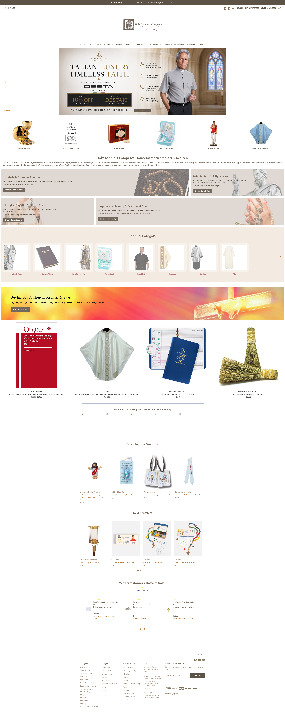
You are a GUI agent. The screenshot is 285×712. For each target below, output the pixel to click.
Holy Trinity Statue (135, 618)
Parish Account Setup (88, 683)
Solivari (125, 680)
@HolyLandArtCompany (156, 409)
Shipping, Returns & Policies (87, 696)
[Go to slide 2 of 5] (139, 110)
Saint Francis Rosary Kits (184, 562)
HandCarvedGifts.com (174, 45)
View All (125, 700)
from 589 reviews (142, 591)
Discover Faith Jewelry (108, 219)
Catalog (202, 45)
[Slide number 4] (142, 81)
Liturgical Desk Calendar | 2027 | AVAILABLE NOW (178, 394)
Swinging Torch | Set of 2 (91, 562)
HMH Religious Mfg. (129, 671)
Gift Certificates (252, 8)
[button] (23, 133)
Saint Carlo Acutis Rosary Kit (123, 562)
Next (280, 81)
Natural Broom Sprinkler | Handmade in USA (248, 394)
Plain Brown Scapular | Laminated (158, 495)
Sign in (263, 8)
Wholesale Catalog (86, 673)
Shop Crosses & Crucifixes (14, 190)
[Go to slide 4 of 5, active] (146, 110)
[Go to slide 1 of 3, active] (138, 570)
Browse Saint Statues (202, 191)
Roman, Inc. (127, 690)
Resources (84, 700)
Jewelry (140, 45)
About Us (83, 676)
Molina (125, 687)
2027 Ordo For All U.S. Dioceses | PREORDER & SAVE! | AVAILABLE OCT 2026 (36, 394)
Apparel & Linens (123, 45)
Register (272, 8)
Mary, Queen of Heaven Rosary (180, 618)
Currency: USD (9, 8)
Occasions (154, 45)
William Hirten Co (128, 668)
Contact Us (84, 680)
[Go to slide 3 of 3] (145, 570)
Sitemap (83, 704)
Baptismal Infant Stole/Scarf (187, 495)
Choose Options (94, 540)
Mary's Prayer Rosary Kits (153, 562)
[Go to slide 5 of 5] (149, 110)
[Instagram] (225, 8)
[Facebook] (229, 8)
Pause (7, 110)
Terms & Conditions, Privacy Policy (87, 690)
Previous (5, 81)
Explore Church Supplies (13, 220)
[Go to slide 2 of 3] (141, 570)
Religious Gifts (103, 45)
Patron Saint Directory (88, 686)
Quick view (95, 468)
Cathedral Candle (129, 697)
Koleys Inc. (126, 674)
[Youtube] (233, 8)
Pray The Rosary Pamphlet (123, 495)
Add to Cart (95, 472)
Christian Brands (128, 693)
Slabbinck (126, 677)
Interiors (191, 45)
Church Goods (85, 45)
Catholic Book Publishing (131, 684)
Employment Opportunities (85, 669)
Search (240, 8)
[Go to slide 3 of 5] (142, 110)
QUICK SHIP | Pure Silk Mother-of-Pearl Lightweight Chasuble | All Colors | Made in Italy (107, 394)
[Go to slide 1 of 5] (135, 110)
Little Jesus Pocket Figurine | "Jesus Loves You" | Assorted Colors (92, 497)
